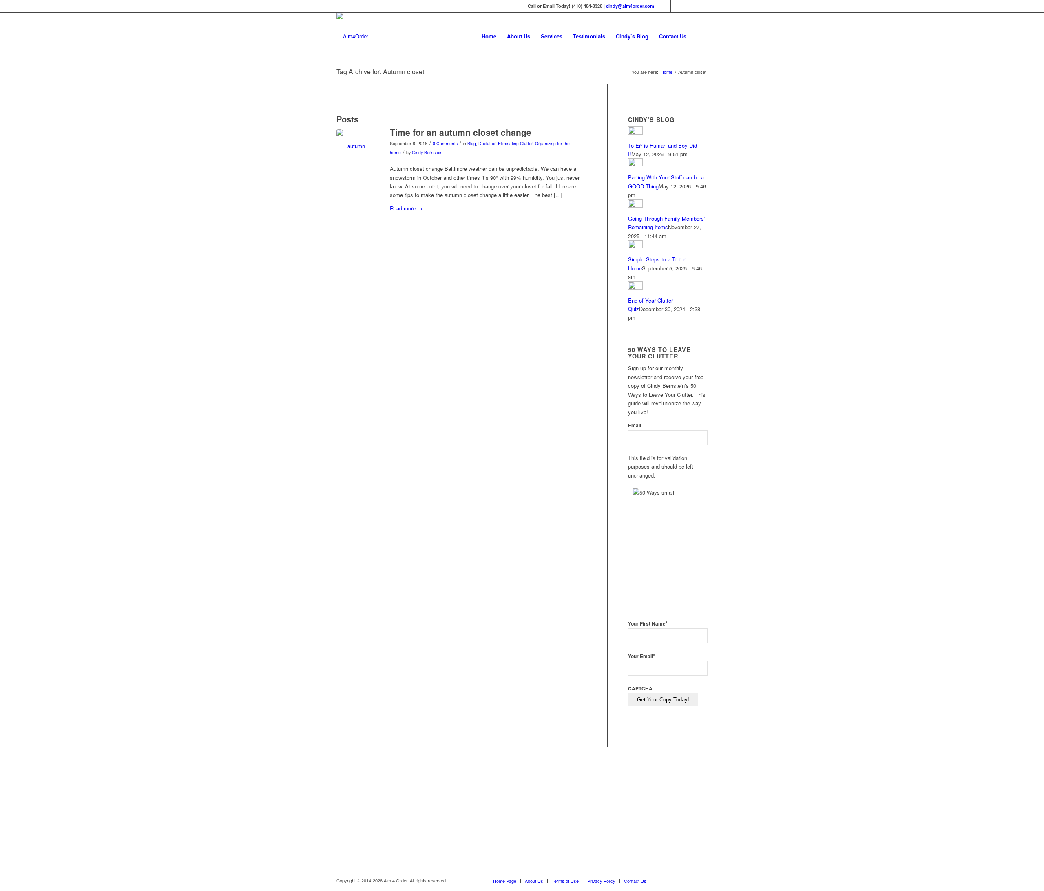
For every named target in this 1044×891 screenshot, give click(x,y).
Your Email (641, 656)
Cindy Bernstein (427, 152)
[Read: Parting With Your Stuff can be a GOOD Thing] (635, 164)
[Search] (700, 36)
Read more (406, 208)
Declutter (486, 143)
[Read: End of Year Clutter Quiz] (635, 287)
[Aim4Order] (352, 36)
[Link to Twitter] (677, 6)
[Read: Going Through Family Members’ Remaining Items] (635, 205)
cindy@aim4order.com (630, 6)
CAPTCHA (640, 688)
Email (634, 425)
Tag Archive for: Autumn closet (380, 71)
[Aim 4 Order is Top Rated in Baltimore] (499, 810)
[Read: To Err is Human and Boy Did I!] (635, 132)
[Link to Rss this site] (701, 6)
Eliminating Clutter (515, 143)
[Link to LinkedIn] (689, 6)
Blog (471, 143)
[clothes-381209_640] (352, 145)
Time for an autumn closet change (460, 132)
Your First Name (648, 623)
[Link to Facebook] (664, 6)
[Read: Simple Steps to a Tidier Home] (635, 246)
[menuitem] (489, 36)
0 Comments (445, 143)
